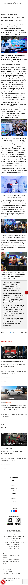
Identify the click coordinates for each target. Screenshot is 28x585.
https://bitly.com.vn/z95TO (8, 278)
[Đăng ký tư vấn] (26, 292)
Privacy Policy (6, 553)
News (8, 377)
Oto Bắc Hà (14, 584)
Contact (14, 493)
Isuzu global (14, 488)
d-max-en (3, 424)
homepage (4, 7)
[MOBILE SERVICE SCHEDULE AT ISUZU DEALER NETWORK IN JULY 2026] (14, 439)
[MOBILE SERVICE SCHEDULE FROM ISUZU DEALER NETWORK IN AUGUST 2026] (14, 352)
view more (3, 381)
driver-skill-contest (11, 361)
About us (14, 480)
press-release (4, 421)
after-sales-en (19, 361)
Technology (14, 485)
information (4, 377)
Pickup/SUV (14, 501)
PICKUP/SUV (8, 402)
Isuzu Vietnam (14, 477)
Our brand (14, 498)
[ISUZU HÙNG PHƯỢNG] (11, 3)
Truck (14, 504)
